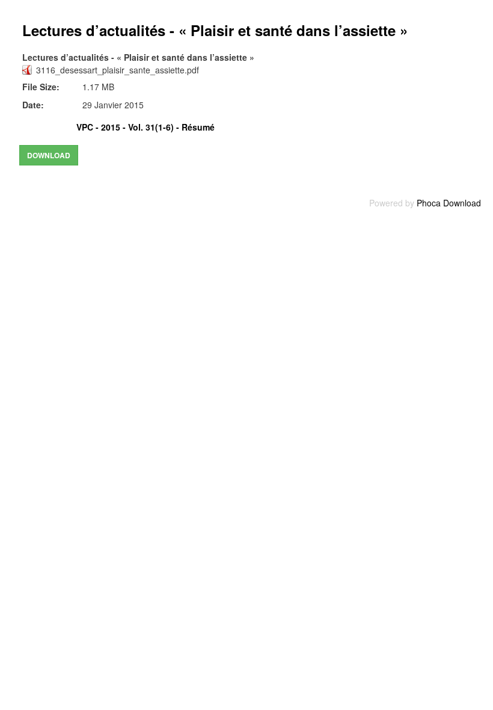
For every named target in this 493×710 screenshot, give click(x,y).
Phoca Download (449, 203)
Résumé (198, 127)
